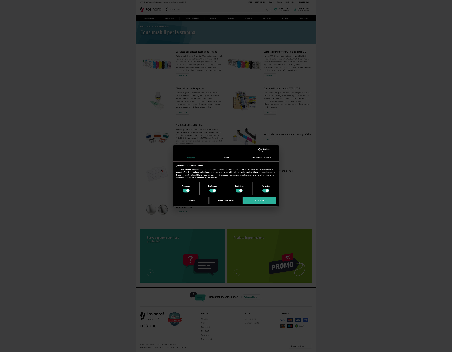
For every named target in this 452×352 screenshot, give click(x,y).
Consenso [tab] (190, 158)
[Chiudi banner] (275, 150)
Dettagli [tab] (226, 157)
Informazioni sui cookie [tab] (261, 157)
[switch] (212, 190)
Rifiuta (192, 200)
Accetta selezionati (226, 200)
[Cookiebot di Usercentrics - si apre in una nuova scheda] (260, 149)
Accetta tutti (260, 200)
